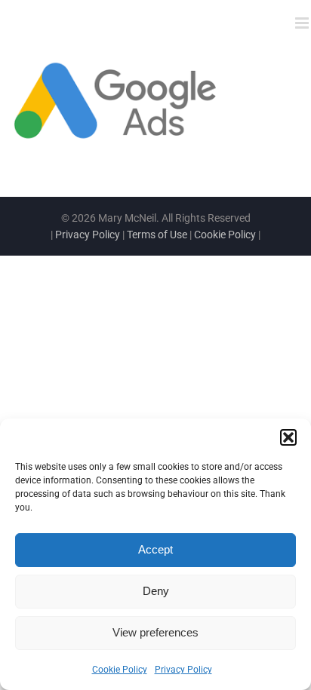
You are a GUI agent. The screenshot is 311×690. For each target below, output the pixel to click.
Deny (156, 590)
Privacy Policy (183, 669)
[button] (288, 437)
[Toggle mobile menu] (303, 23)
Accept (155, 549)
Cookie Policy (119, 669)
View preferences (155, 632)
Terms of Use (157, 234)
